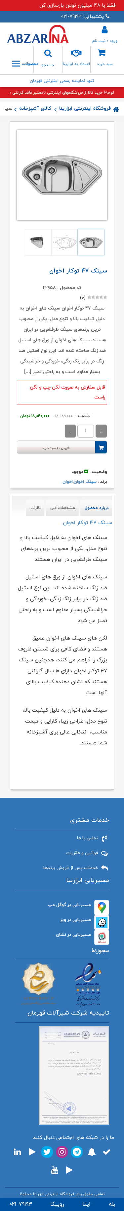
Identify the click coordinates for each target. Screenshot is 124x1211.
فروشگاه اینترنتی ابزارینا (85, 108)
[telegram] (77, 1152)
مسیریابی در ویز (75, 920)
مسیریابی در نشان (73, 935)
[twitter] (47, 1152)
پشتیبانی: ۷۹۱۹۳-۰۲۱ (82, 16)
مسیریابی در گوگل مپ (69, 905)
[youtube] (54, 1170)
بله (112, 1204)
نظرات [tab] (35, 508)
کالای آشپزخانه (35, 108)
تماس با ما (87, 838)
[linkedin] (17, 1152)
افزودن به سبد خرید (56, 448)
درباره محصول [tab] (97, 508)
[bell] (92, 1152)
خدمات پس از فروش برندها (70, 868)
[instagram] (62, 1152)
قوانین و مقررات (82, 853)
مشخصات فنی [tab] (62, 508)
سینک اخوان (85, 482)
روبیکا (57, 1204)
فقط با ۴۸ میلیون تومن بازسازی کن (77, 5)
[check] (107, 1152)
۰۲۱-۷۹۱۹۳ (20, 1204)
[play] (32, 1152)
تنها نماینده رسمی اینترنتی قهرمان (62, 81)
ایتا (86, 1204)
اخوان (67, 482)
